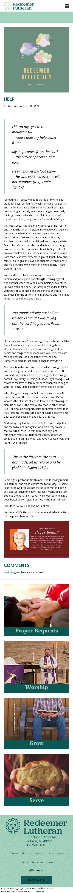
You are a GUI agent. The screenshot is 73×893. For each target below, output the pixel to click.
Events (24, 862)
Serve (61, 853)
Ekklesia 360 (36, 870)
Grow (51, 853)
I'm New (14, 853)
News (50, 862)
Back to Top (36, 880)
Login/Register (12, 572)
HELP (9, 99)
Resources (37, 862)
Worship (39, 853)
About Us (27, 853)
